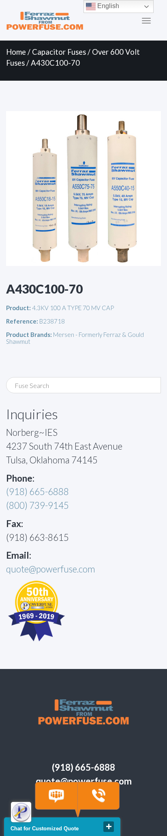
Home (16, 51)
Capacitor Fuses (59, 51)
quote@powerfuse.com (50, 569)
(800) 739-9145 (37, 505)
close (108, 826)
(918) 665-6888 (37, 491)
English (107, 5)
